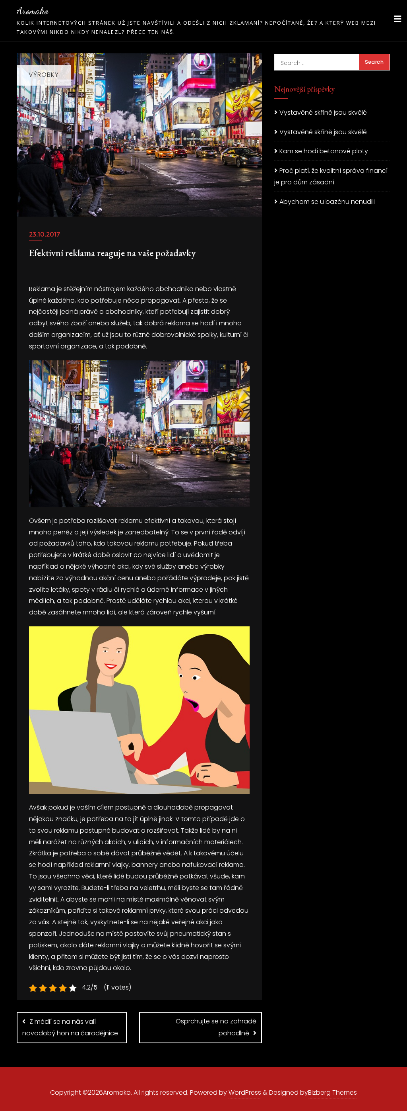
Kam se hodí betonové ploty (323, 151)
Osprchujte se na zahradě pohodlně (216, 1027)
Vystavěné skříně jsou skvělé (323, 112)
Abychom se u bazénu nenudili (327, 201)
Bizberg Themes (332, 1092)
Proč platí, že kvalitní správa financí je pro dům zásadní (331, 176)
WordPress (245, 1092)
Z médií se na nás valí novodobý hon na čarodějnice (70, 1027)
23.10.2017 (44, 234)
